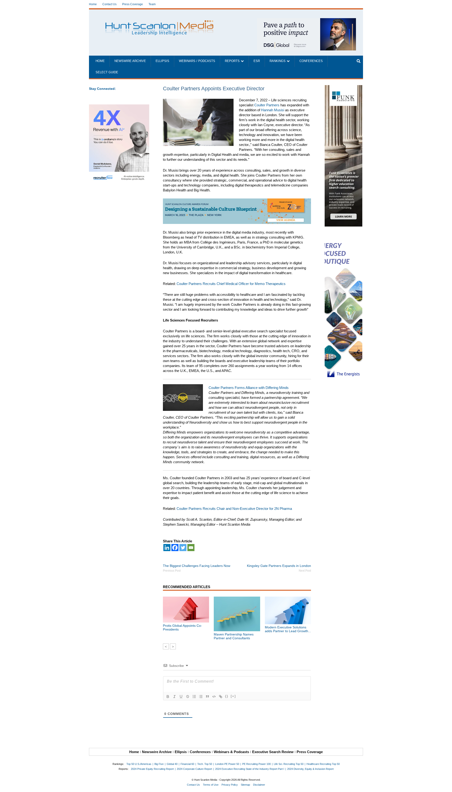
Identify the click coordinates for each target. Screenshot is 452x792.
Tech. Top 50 (204, 764)
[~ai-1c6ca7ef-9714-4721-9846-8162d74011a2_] (306, 21)
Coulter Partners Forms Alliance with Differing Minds (249, 388)
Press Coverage (132, 4)
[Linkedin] (166, 547)
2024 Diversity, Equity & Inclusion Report (310, 768)
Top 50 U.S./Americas (138, 764)
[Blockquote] (207, 696)
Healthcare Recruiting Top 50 (323, 764)
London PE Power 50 (227, 764)
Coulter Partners (266, 105)
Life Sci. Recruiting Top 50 (288, 764)
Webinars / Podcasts (197, 61)
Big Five (159, 764)
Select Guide (107, 72)
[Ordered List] (194, 696)
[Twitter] (182, 547)
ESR (257, 61)
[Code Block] (214, 696)
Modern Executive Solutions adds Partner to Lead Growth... (288, 629)
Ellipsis (162, 61)
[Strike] (187, 696)
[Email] (190, 547)
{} (226, 696)
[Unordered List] (201, 696)
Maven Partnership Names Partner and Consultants (234, 636)
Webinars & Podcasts (231, 752)
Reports (232, 61)
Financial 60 (187, 764)
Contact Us (109, 4)
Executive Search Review (273, 752)
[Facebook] (174, 547)
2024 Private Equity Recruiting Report (152, 768)
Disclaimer (259, 784)
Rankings (278, 61)
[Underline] (181, 696)
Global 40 (172, 764)
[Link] (220, 696)
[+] (233, 696)
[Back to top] (445, 785)
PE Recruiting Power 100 (256, 764)
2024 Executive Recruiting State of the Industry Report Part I (249, 768)
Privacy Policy (230, 784)
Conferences (311, 61)
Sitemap (245, 784)
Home (93, 4)
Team (152, 4)
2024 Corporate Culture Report (194, 768)
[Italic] (174, 696)
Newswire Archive (130, 61)
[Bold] (168, 696)
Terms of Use (210, 784)
